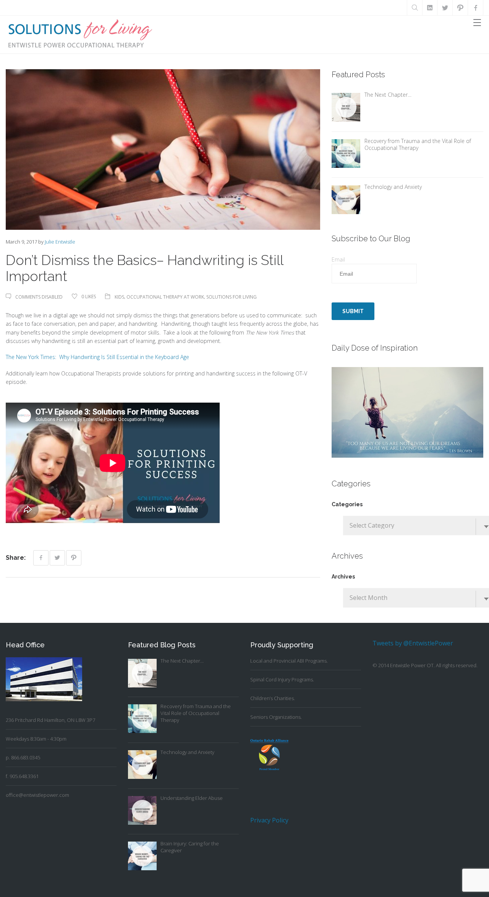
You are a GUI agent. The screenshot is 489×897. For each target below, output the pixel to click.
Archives (343, 577)
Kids (119, 297)
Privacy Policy (269, 820)
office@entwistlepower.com (37, 794)
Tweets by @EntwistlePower (412, 643)
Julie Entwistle (60, 241)
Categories (347, 504)
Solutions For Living (231, 297)
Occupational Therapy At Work (165, 297)
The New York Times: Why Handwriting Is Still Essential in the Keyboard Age (97, 357)
